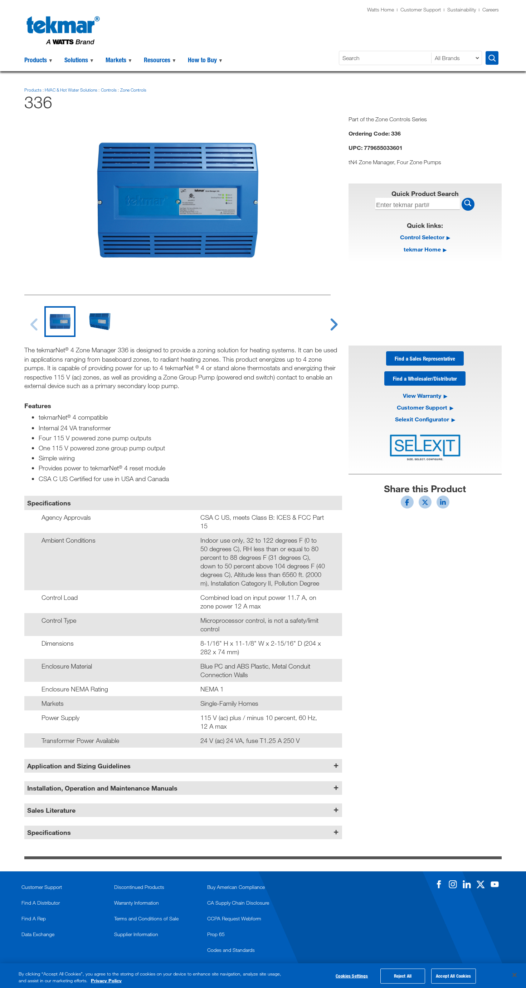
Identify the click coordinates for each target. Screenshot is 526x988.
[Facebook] (438, 884)
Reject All (402, 976)
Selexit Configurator (422, 419)
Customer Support (420, 9)
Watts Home (380, 9)
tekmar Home (422, 249)
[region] (263, 975)
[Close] (514, 975)
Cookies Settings (352, 976)
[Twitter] (480, 884)
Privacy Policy (106, 980)
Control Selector (422, 237)
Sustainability (461, 9)
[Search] (492, 58)
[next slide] (327, 320)
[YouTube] (494, 884)
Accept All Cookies (453, 976)
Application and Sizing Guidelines (79, 766)
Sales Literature (51, 810)
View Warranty (422, 395)
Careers (490, 9)
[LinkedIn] (466, 884)
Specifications (49, 832)
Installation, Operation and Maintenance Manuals (102, 788)
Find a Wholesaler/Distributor (425, 378)
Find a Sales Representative (425, 358)
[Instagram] (452, 884)
